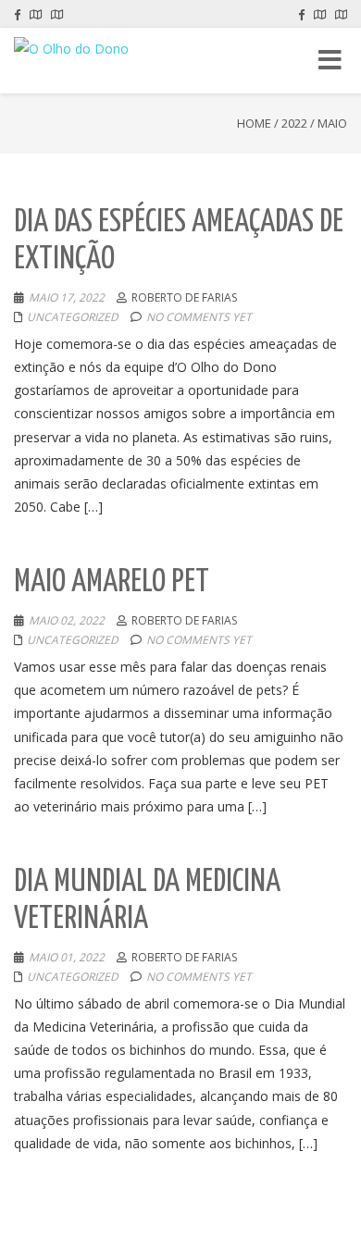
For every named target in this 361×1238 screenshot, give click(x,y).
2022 (294, 123)
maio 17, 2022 (67, 297)
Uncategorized (72, 317)
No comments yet (199, 317)
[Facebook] (17, 13)
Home (254, 123)
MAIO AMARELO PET (111, 582)
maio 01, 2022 (67, 957)
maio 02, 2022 (67, 620)
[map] (36, 13)
